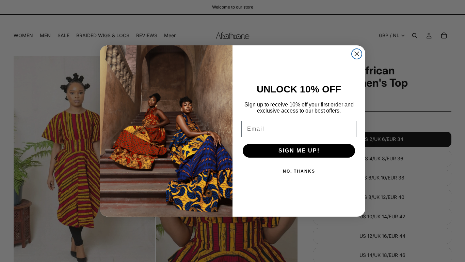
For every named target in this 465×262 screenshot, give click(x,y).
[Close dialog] (357, 54)
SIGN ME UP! (299, 151)
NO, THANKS (299, 171)
